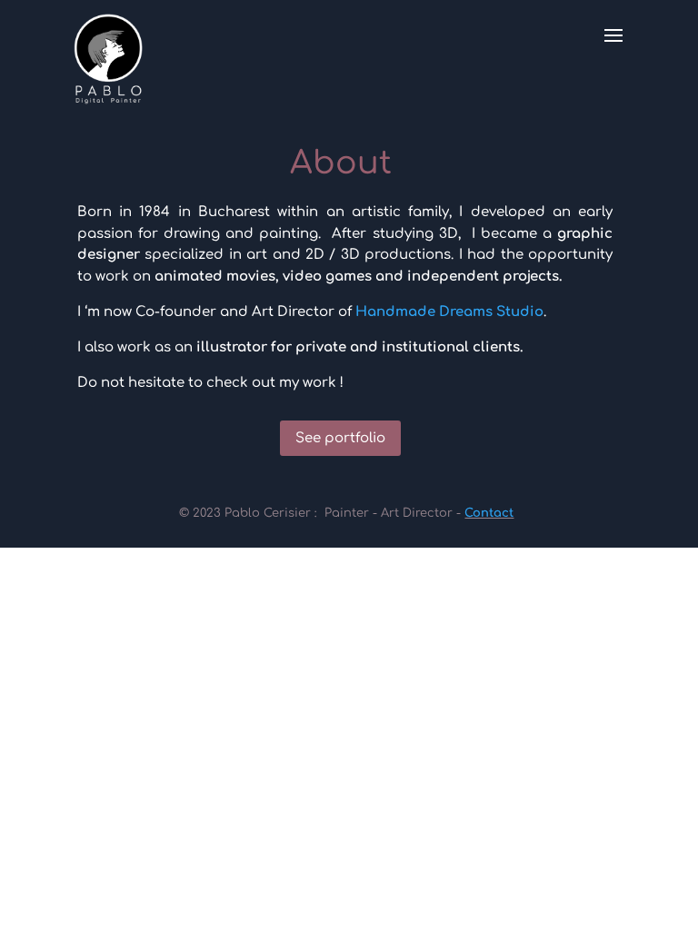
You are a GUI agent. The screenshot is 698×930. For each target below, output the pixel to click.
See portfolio (340, 438)
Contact (489, 513)
